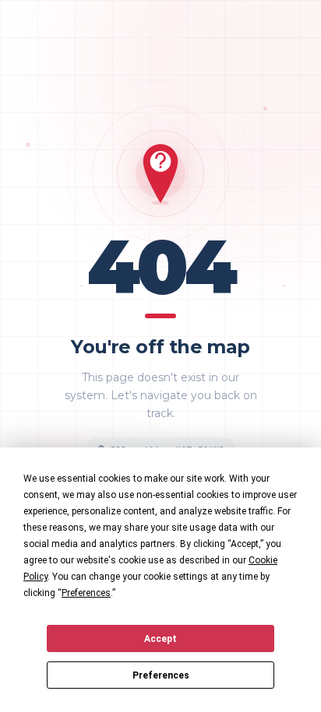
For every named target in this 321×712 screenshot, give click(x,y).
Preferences (160, 675)
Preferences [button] (86, 592)
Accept (160, 638)
